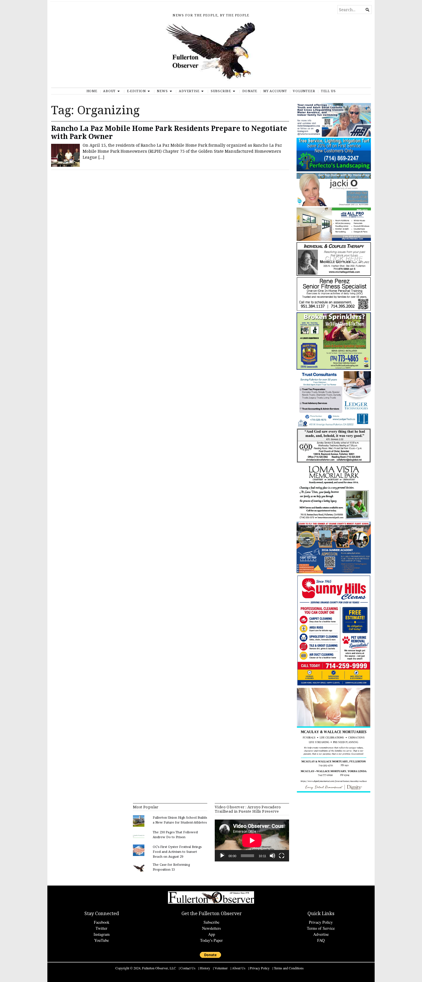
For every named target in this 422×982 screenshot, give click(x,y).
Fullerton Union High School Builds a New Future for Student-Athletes (180, 819)
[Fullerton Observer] (211, 54)
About (109, 91)
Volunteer (304, 91)
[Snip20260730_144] (334, 309)
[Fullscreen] (281, 856)
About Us (238, 968)
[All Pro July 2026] (334, 239)
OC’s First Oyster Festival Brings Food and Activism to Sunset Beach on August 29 (177, 852)
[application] (252, 840)
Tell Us (328, 91)
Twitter (101, 928)
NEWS (162, 91)
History (205, 968)
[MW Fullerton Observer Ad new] (334, 792)
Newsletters (211, 928)
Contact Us (187, 968)
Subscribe (221, 91)
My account (275, 91)
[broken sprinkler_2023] (334, 368)
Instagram (102, 934)
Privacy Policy (321, 922)
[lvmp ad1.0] (334, 519)
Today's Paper (211, 940)
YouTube (101, 940)
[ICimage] (334, 685)
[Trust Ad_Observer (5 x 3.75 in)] (334, 425)
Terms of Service (321, 928)
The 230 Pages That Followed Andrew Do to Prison (175, 834)
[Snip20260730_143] (334, 462)
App (211, 934)
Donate (250, 91)
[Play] (222, 856)
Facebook (101, 922)
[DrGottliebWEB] (334, 274)
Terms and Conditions (289, 968)
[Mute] (272, 856)
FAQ (321, 940)
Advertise (189, 91)
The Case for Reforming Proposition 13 (171, 866)
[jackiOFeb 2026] (334, 205)
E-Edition (136, 91)
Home (91, 91)
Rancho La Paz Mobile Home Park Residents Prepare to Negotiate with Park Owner (169, 132)
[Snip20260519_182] (334, 572)
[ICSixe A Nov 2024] (334, 135)
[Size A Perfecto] (334, 170)
